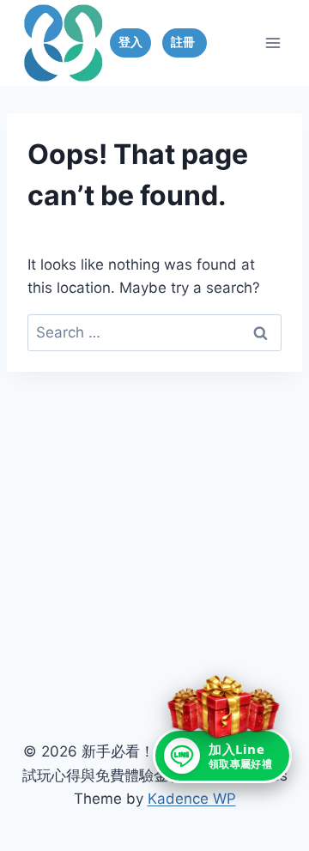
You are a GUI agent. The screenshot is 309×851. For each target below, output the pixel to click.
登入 (130, 42)
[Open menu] (272, 42)
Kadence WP (192, 798)
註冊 (184, 42)
